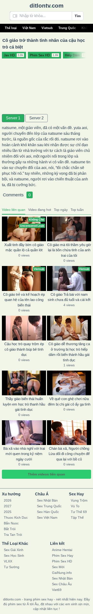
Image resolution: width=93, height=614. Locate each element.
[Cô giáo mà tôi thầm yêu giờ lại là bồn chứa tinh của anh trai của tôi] (69, 229)
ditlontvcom (46, 5)
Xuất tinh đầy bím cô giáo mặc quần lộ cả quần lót (24, 247)
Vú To (75, 506)
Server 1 (13, 118)
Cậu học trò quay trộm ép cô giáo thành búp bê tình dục (24, 349)
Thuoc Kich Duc (16, 517)
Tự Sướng (11, 567)
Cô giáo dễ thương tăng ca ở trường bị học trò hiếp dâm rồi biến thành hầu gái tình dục (69, 352)
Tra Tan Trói (13, 535)
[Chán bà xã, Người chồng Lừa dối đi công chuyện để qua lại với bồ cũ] (69, 432)
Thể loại (11, 28)
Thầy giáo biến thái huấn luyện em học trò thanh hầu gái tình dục (24, 404)
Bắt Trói (10, 529)
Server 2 (36, 118)
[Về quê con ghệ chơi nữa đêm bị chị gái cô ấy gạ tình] (69, 383)
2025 (7, 512)
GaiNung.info (62, 573)
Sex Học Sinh (14, 555)
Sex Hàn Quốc (48, 512)
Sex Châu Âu (62, 584)
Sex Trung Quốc (49, 506)
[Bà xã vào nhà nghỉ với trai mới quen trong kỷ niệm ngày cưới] (24, 432)
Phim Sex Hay (62, 555)
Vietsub (47, 28)
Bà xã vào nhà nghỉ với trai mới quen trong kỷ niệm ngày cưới (24, 453)
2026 (7, 500)
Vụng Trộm (79, 500)
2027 (7, 506)
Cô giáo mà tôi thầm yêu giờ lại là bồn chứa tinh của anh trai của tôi (69, 250)
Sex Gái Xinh (13, 550)
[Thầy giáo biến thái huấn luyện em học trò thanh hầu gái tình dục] (24, 383)
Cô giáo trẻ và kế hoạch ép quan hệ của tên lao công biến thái (24, 299)
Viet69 (57, 590)
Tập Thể (77, 517)
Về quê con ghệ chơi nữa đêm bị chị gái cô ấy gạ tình (69, 401)
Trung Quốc (67, 28)
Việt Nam (29, 28)
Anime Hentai (62, 550)
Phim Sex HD (62, 561)
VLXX (8, 561)
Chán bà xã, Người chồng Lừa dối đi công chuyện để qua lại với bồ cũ (69, 453)
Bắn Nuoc (11, 523)
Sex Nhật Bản (47, 500)
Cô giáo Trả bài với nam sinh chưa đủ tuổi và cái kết (69, 297)
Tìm (78, 16)
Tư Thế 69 (79, 512)
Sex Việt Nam (47, 517)
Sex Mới (58, 567)
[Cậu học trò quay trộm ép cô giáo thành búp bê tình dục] (24, 328)
